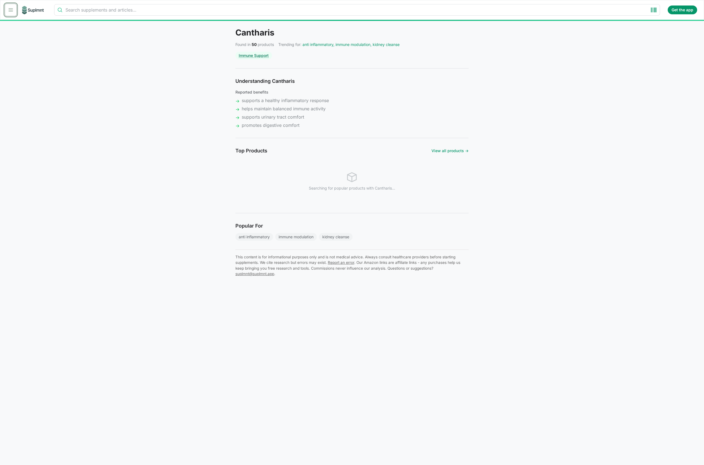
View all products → (450, 150)
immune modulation (296, 236)
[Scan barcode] (653, 10)
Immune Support (254, 55)
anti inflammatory (254, 236)
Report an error (341, 262)
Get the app (682, 9)
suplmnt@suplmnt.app (254, 274)
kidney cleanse (335, 236)
